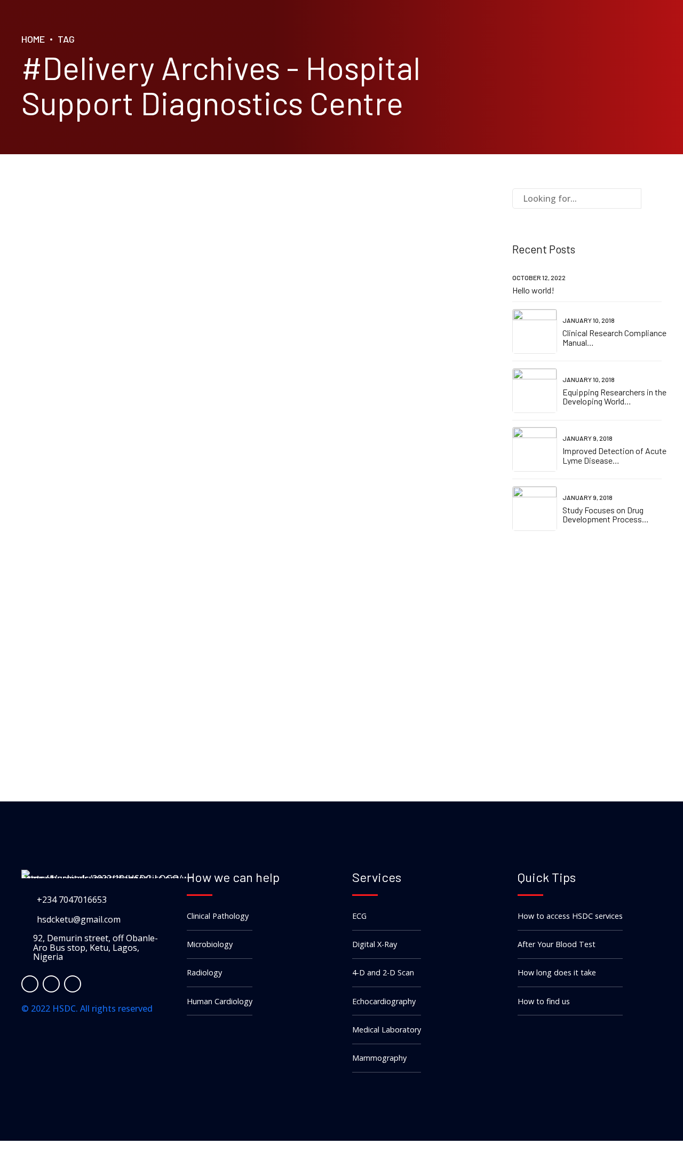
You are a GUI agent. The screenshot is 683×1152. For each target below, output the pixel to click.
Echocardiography (384, 1001)
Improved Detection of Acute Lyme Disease (614, 455)
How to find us (544, 1001)
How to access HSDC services (570, 916)
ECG (359, 916)
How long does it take (557, 972)
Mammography (379, 1058)
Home (33, 39)
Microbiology (210, 944)
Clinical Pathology (218, 916)
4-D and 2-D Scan (383, 972)
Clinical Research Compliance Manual (614, 337)
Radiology (204, 972)
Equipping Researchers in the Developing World (614, 397)
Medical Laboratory (386, 1029)
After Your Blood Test (556, 944)
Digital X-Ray (374, 944)
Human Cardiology (219, 1001)
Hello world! (533, 290)
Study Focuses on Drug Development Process (603, 515)
